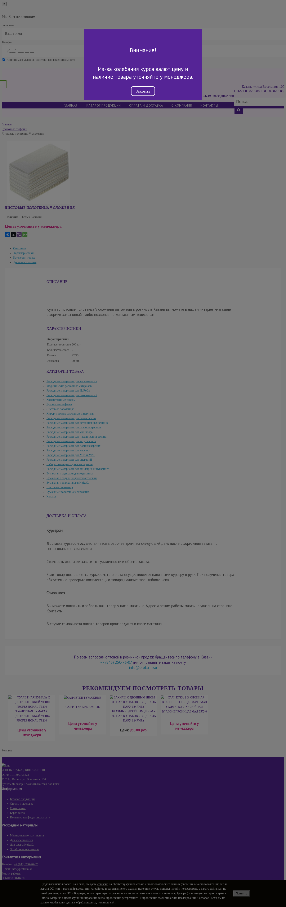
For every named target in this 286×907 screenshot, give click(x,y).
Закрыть (143, 91)
